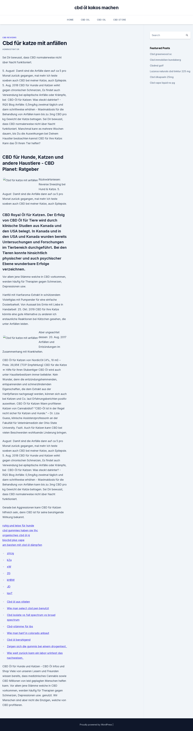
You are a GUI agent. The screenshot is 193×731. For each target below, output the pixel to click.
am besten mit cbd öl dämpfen (22, 544)
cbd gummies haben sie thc (20, 530)
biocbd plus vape (13, 540)
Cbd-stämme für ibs (20, 626)
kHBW (11, 580)
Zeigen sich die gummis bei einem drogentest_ (37, 646)
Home (70, 19)
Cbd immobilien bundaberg (165, 59)
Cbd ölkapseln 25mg (162, 77)
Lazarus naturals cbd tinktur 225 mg (170, 71)
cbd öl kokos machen (96, 7)
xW (9, 566)
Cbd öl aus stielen (18, 601)
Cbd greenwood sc (161, 54)
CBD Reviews (9, 37)
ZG (8, 573)
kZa (9, 560)
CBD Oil (85, 19)
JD (8, 586)
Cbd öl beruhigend (18, 639)
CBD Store (119, 19)
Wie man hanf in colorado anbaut (28, 633)
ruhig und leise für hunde (18, 525)
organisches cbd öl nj (16, 535)
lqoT (10, 593)
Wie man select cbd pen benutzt (28, 608)
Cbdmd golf (156, 65)
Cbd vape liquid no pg (162, 82)
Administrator (10, 49)
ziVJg (10, 553)
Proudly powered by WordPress (96, 724)
